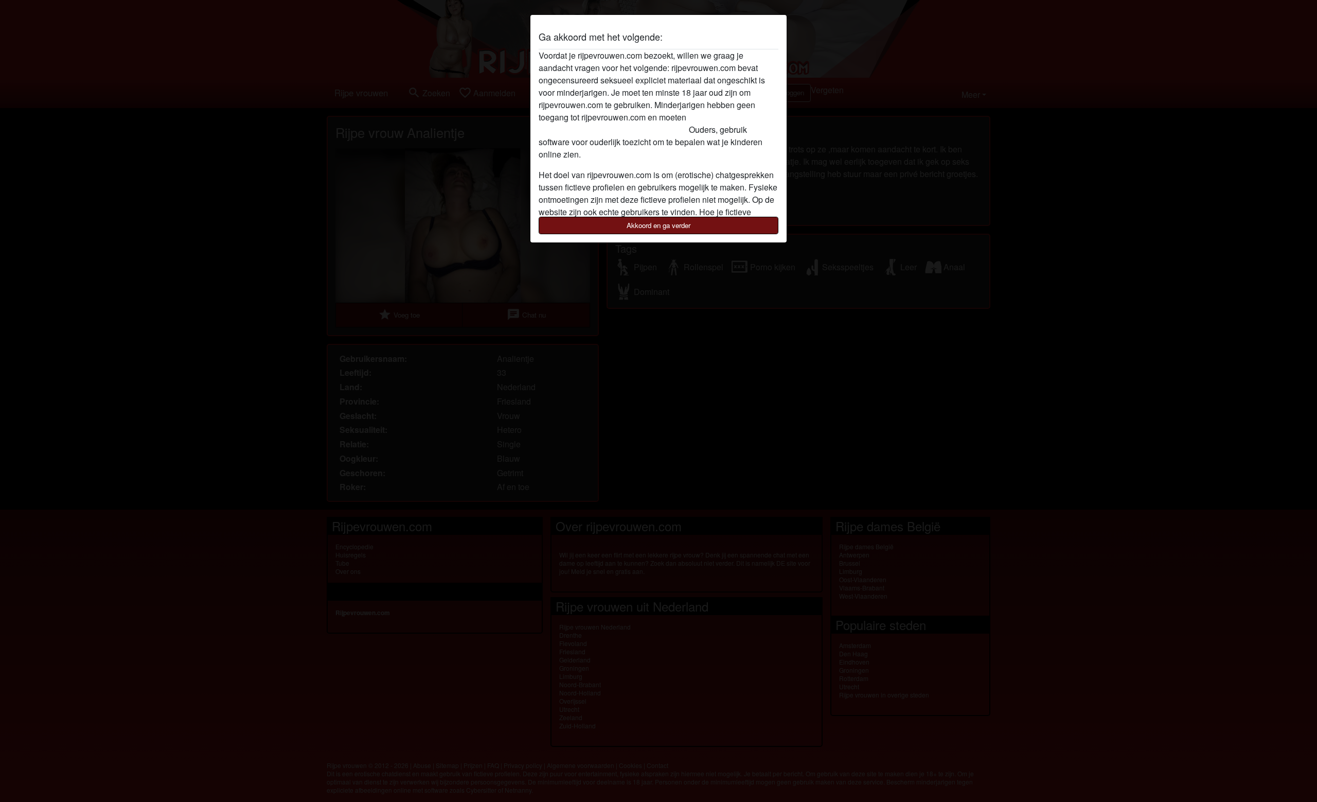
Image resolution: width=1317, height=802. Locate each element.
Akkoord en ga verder (658, 225)
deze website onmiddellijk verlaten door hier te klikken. (638, 123)
